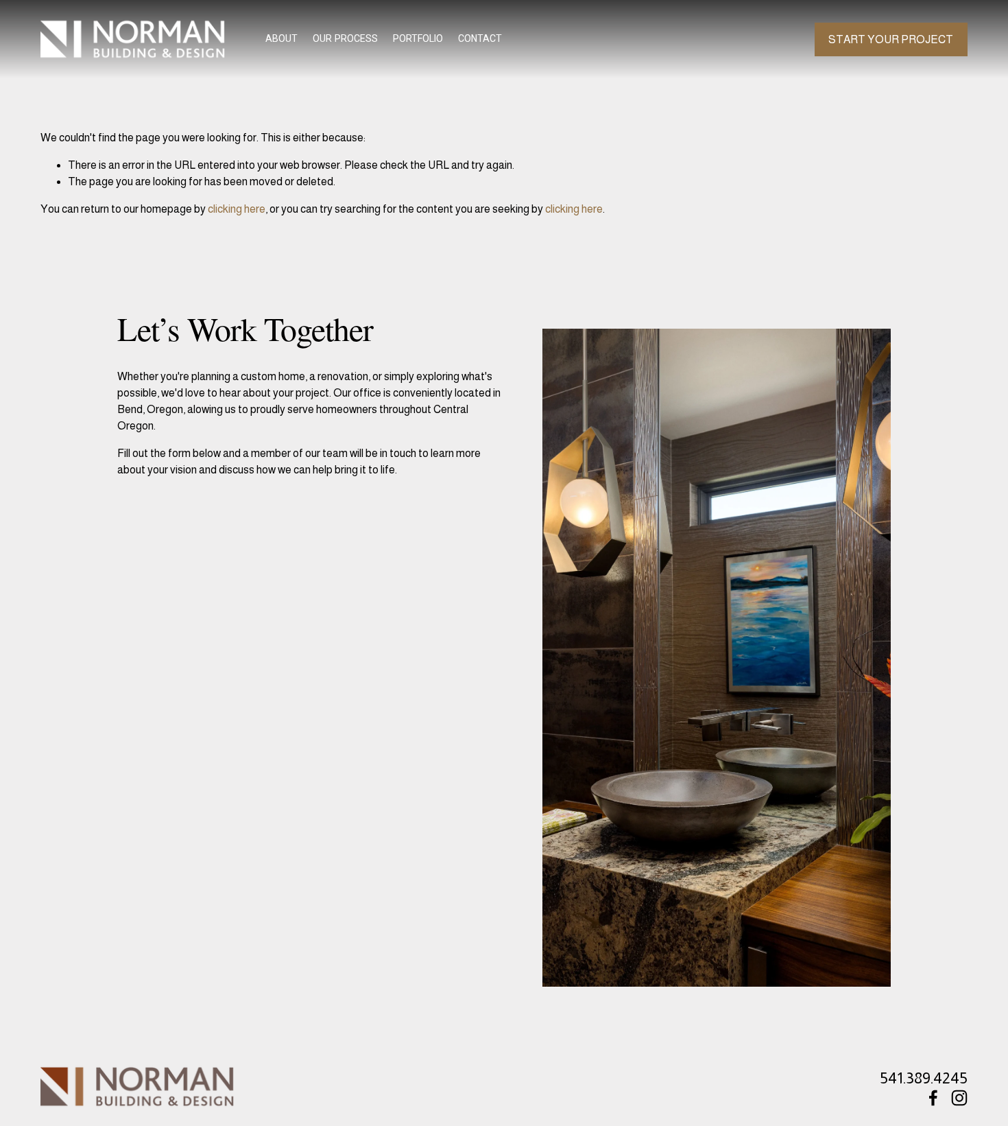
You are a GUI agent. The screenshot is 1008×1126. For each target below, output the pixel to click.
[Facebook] (933, 1098)
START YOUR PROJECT (890, 39)
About (281, 38)
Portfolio (418, 38)
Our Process (345, 38)
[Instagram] (959, 1098)
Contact (480, 38)
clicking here (236, 209)
